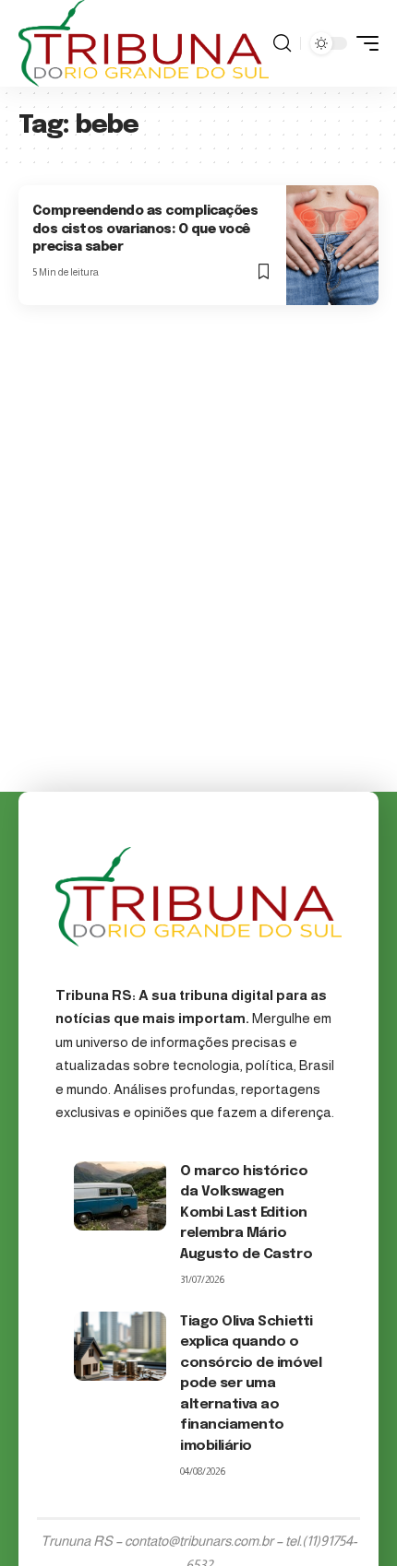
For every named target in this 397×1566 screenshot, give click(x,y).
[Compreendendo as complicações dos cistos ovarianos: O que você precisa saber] (332, 245)
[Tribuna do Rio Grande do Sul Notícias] (143, 43)
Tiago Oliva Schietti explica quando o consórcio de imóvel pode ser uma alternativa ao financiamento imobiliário (250, 1384)
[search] (282, 43)
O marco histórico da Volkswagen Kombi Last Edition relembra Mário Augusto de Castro (246, 1213)
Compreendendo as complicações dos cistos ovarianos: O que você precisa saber (145, 229)
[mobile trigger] (363, 43)
